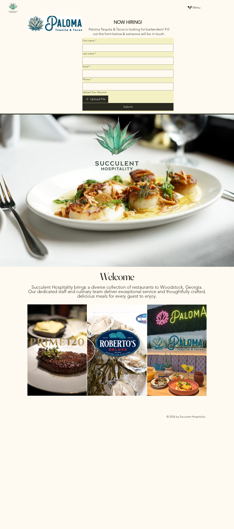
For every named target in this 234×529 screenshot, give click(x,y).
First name (89, 40)
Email (86, 66)
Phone (87, 79)
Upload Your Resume (94, 92)
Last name (89, 53)
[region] (57, 350)
